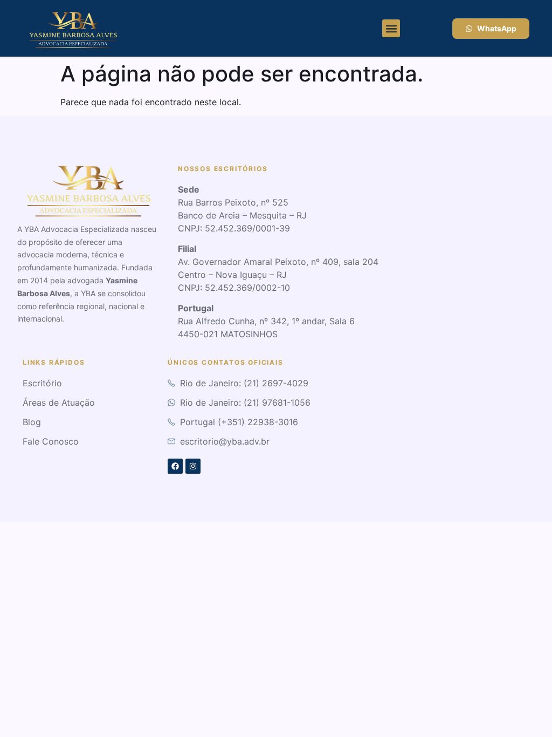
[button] (391, 28)
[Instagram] (193, 466)
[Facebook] (175, 466)
